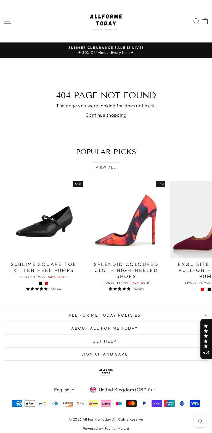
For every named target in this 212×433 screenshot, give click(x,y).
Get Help (104, 341)
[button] (206, 339)
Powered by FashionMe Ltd (106, 428)
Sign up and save (104, 354)
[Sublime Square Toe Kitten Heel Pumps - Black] (40, 284)
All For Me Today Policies (104, 315)
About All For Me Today (104, 328)
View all (106, 167)
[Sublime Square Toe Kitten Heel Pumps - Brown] (47, 284)
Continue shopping (106, 115)
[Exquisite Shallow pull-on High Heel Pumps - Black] (209, 290)
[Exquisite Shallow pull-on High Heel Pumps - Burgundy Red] (203, 290)
